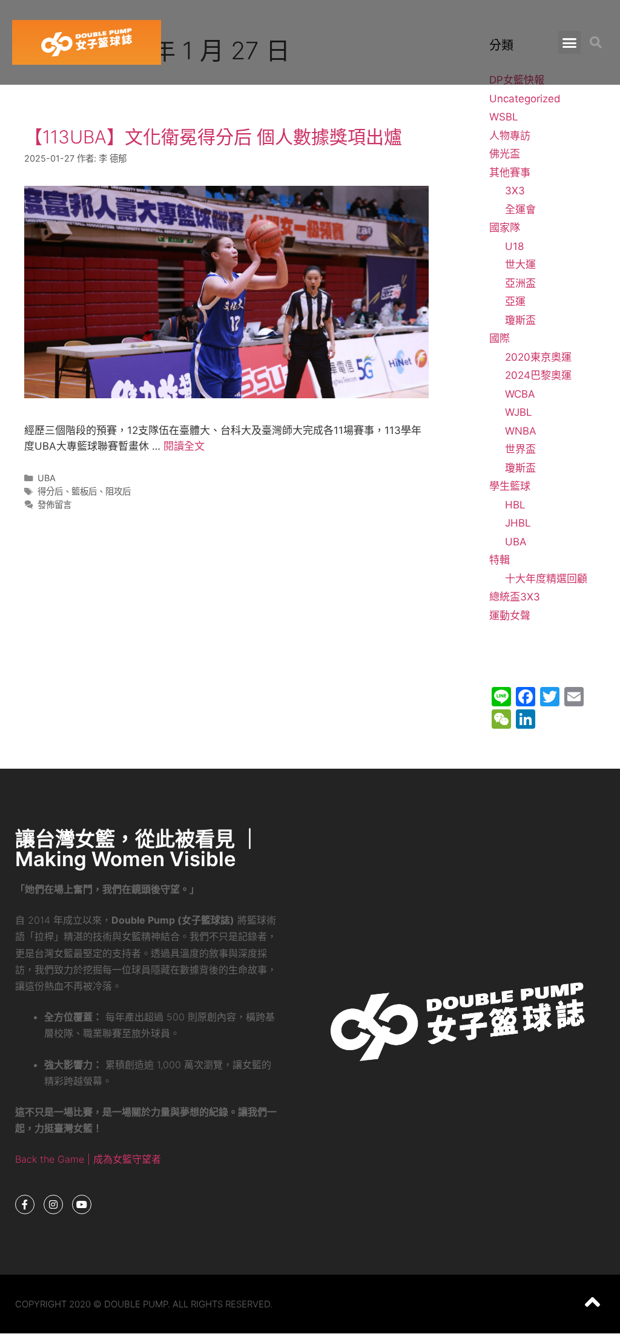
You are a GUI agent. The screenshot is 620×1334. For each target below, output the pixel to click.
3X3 (515, 191)
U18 (514, 246)
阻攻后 (118, 491)
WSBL (503, 117)
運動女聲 (509, 616)
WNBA (520, 431)
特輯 (499, 560)
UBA (47, 478)
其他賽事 (509, 172)
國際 (499, 338)
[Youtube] (81, 1204)
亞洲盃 (520, 283)
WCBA (520, 394)
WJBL (518, 412)
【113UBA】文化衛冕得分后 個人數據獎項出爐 (213, 137)
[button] (569, 42)
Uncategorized (525, 99)
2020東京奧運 (538, 357)
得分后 (50, 491)
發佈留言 (54, 504)
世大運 (520, 264)
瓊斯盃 (520, 320)
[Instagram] (53, 1204)
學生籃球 (509, 486)
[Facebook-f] (25, 1204)
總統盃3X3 (514, 597)
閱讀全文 (184, 446)
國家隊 (504, 228)
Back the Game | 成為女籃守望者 (88, 1159)
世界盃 (520, 449)
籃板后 (84, 491)
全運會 (520, 209)
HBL (515, 505)
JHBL (518, 523)
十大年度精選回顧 (546, 579)
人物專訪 (509, 136)
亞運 (515, 301)
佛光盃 (504, 154)
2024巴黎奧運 (538, 375)
